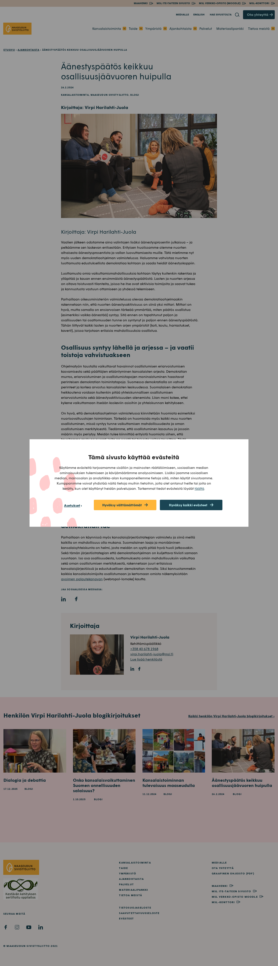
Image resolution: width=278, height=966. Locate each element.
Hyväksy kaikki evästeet (188, 505)
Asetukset (72, 505)
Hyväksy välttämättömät (122, 505)
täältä (199, 488)
